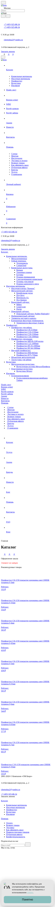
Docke (19, 309)
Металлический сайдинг (22, 291)
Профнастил (16, 81)
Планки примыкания (25, 277)
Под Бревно (21, 300)
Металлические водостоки (23, 364)
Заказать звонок (8, 51)
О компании (16, 174)
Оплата (9, 823)
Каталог (5, 252)
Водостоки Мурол (24, 371)
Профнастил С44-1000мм (27, 337)
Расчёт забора (7, 394)
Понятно (27, 899)
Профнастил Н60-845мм (27, 353)
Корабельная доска (24, 293)
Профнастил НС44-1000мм (28, 348)
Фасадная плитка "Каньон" (23, 288)
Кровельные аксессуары (22, 268)
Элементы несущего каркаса (23, 318)
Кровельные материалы (21, 76)
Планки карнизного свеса (27, 284)
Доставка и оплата (19, 161)
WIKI (3, 389)
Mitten (19, 304)
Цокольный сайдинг (20, 311)
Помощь (4, 403)
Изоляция (15, 85)
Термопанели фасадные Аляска (30, 323)
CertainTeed (21, 265)
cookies (30, 892)
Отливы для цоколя (24, 281)
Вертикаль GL (22, 298)
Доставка (10, 827)
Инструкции (16, 158)
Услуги (14, 172)
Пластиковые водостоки (22, 369)
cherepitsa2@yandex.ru (13, 40)
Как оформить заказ (20, 165)
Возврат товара (18, 163)
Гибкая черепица (18, 261)
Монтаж (14, 156)
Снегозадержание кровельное (29, 279)
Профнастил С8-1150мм (26, 330)
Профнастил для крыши (22, 339)
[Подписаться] (27, 844)
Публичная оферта (19, 167)
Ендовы (19, 275)
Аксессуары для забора (21, 360)
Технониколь (22, 263)
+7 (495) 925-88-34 (12, 24)
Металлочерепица (19, 259)
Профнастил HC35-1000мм (28, 346)
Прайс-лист (6, 385)
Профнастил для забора (21, 327)
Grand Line (21, 307)
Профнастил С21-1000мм (27, 343)
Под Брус (20, 295)
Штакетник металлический (23, 357)
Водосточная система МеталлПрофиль (33, 366)
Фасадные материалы (20, 79)
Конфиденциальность (15, 837)
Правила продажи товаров (17, 832)
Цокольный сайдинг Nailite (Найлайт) (32, 314)
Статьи (14, 154)
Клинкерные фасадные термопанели (27, 321)
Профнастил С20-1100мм (27, 334)
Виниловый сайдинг (20, 302)
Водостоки (16, 83)
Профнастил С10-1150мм (27, 332)
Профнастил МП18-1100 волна (29, 341)
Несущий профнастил (21, 350)
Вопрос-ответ (7, 387)
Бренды (14, 170)
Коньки (19, 270)
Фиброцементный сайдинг (23, 316)
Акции (4, 396)
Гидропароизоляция (20, 376)
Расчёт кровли (7, 391)
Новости (5, 398)
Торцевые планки (24, 272)
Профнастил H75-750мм (27, 355)
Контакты (5, 401)
